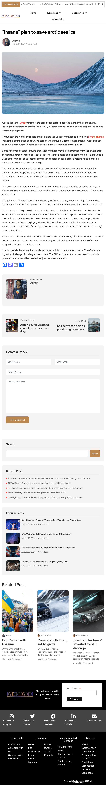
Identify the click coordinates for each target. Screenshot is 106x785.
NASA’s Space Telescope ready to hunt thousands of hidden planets (60, 4)
